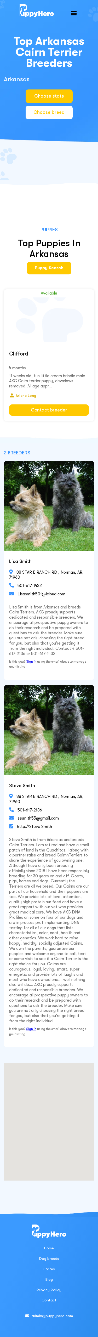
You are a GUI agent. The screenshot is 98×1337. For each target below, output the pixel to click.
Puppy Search (49, 268)
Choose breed (49, 112)
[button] (74, 13)
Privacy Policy (49, 1290)
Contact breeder (49, 410)
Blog (49, 1279)
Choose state (49, 96)
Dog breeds (49, 1258)
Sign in (31, 661)
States (49, 1269)
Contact (49, 1300)
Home (49, 1248)
